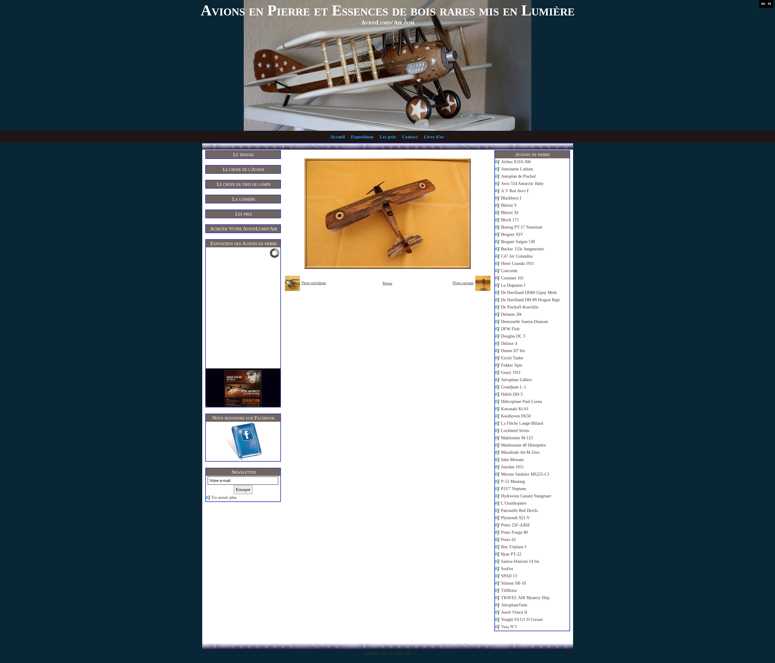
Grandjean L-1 (513, 387)
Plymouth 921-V (515, 518)
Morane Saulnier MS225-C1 (525, 474)
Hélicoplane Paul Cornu (521, 401)
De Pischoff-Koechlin (519, 307)
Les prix (388, 136)
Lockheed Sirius (515, 430)
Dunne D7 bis (513, 350)
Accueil (337, 136)
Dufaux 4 (509, 343)
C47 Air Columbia (517, 256)
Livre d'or (434, 136)
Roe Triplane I (513, 547)
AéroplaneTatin (514, 605)
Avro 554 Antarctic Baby (522, 183)
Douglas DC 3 (513, 336)
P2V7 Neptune (513, 489)
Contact (410, 136)
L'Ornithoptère (513, 503)
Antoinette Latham (517, 169)
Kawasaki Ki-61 (515, 409)
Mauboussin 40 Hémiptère (523, 445)
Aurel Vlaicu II (514, 612)
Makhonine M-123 (517, 438)
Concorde (509, 271)
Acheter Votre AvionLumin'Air (243, 229)
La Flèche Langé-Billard (522, 423)
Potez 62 (508, 539)
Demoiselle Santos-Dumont (524, 321)
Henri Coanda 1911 (517, 263)
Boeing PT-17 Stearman (521, 227)
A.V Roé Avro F (515, 191)
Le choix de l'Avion (243, 169)
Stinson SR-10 (513, 583)
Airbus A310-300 (516, 162)
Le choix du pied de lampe (244, 184)
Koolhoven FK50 (516, 416)
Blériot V (509, 205)
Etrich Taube (512, 358)
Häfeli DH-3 (512, 394)
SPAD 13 (509, 576)
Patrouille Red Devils (519, 510)
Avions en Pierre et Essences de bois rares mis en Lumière (388, 10)
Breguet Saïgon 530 (518, 241)
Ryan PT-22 (511, 554)
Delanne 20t (511, 314)
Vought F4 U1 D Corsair (522, 619)
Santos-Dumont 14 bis (520, 561)
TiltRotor (509, 590)
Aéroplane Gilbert (516, 380)
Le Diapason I (513, 285)
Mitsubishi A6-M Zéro (520, 452)
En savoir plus (224, 497)
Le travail (243, 154)
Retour (387, 283)
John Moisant (512, 459)
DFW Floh (510, 329)
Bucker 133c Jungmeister (522, 249)
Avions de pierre (532, 154)
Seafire (507, 568)
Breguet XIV (512, 234)
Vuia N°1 (509, 627)
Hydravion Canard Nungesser (526, 496)
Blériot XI (510, 212)
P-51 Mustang (513, 481)
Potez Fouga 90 (514, 532)
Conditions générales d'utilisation (387, 653)
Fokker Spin (511, 365)
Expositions (362, 136)
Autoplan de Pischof (518, 176)
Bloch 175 (510, 220)
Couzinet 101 (512, 278)
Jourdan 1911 (512, 467)
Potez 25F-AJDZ (515, 525)
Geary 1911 (511, 372)
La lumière (243, 199)
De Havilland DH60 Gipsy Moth (529, 292)
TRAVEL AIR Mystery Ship (525, 597)
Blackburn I (511, 198)
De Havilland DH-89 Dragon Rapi (530, 300)
